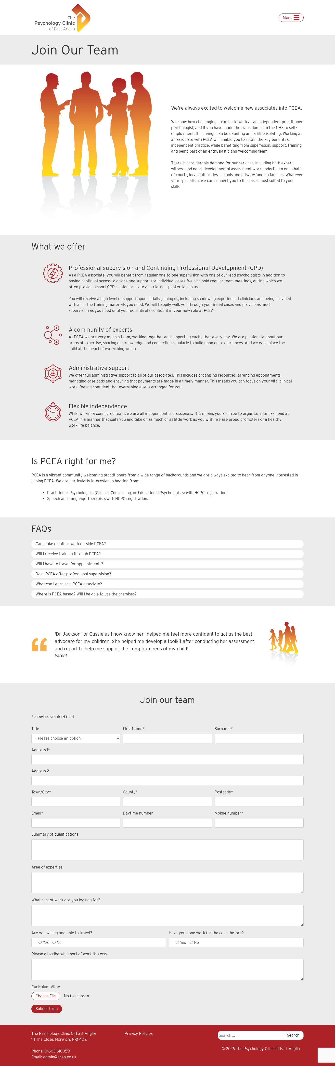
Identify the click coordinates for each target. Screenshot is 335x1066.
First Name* (133, 728)
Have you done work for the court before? (206, 933)
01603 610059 (57, 1051)
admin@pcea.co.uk (59, 1057)
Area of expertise (47, 867)
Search (293, 1035)
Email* (37, 813)
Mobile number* (229, 813)
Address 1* (40, 750)
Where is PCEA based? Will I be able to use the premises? (86, 594)
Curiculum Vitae (45, 987)
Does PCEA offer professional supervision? (73, 574)
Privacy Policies (139, 1033)
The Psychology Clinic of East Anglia (268, 1048)
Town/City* (41, 792)
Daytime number (138, 813)
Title (35, 728)
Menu (288, 17)
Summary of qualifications (54, 834)
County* (130, 792)
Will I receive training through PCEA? (68, 554)
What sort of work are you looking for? (65, 900)
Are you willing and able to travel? (61, 933)
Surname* (224, 728)
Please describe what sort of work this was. (69, 954)
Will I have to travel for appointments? (69, 564)
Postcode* (224, 792)
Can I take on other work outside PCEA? (71, 543)
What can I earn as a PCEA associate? (69, 584)
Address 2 (40, 771)
